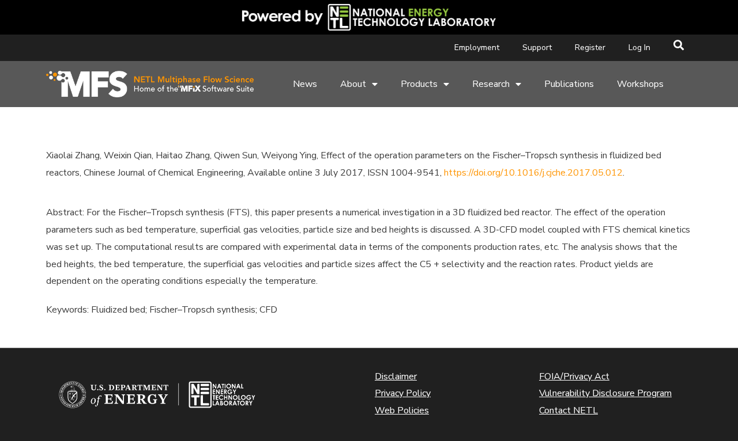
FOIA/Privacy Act (574, 376)
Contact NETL (568, 410)
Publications (569, 84)
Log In (639, 47)
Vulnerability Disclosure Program (605, 393)
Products (419, 84)
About (353, 84)
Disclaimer (396, 376)
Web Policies (402, 410)
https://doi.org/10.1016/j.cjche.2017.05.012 (533, 172)
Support (537, 47)
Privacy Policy (403, 393)
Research (491, 84)
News (305, 84)
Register (590, 47)
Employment (476, 47)
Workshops (640, 84)
